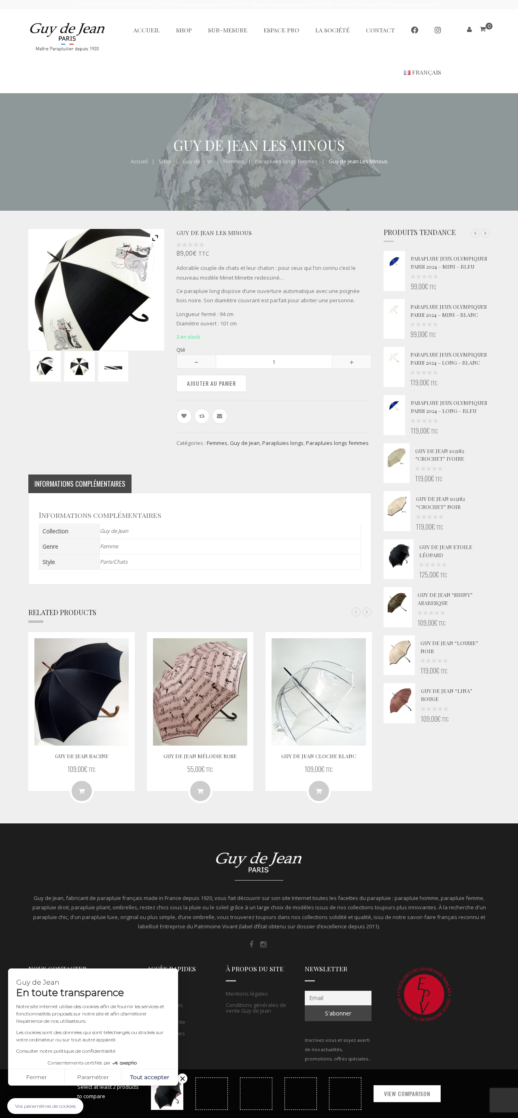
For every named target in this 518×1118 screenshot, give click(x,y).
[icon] (251, 944)
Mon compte (162, 993)
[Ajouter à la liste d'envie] (184, 416)
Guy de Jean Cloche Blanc (318, 755)
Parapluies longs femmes (286, 161)
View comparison (407, 1093)
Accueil (139, 161)
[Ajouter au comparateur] (202, 416)
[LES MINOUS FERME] (113, 366)
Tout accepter (149, 1077)
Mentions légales (247, 993)
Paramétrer (93, 1077)
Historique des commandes (165, 1007)
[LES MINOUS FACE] (79, 366)
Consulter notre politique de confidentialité (65, 1051)
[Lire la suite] (82, 791)
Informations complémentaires (79, 484)
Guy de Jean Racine (81, 755)
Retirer (182, 1078)
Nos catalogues (166, 1033)
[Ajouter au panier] (319, 791)
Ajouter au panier (211, 383)
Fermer (36, 1077)
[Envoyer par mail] (219, 416)
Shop (165, 161)
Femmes (233, 161)
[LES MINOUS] (45, 366)
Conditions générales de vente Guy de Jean (256, 1007)
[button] (475, 233)
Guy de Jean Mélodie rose (200, 755)
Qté (180, 349)
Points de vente (166, 1022)
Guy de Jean (197, 161)
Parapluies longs (283, 443)
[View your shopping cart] (483, 29)
